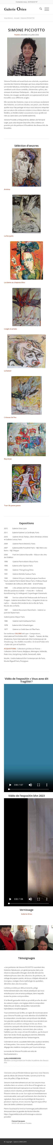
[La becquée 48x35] (26, 214)
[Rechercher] (39, 9)
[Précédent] (6, 937)
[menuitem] (39, 9)
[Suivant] (47, 937)
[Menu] (45, 9)
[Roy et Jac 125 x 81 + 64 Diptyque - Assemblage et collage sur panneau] (26, 439)
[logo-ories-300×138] (22, 9)
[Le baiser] (26, 351)
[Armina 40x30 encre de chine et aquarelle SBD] (26, 167)
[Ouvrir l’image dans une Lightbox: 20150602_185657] (50, 949)
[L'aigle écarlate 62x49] (26, 307)
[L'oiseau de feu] (26, 395)
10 (36, 947)
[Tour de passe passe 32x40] (26, 483)
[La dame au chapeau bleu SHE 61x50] (26, 260)
